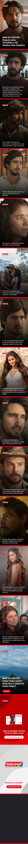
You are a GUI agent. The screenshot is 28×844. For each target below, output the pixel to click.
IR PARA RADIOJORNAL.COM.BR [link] (14, 737)
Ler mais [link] (6, 691)
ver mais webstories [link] (14, 786)
